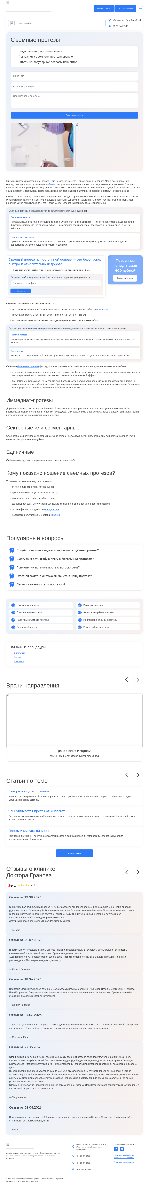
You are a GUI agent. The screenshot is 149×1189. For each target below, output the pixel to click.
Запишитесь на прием (125, 278)
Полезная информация (124, 1162)
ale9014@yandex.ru (83, 1169)
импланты (102, 309)
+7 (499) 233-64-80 (83, 1156)
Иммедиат (19, 661)
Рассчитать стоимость (74, 115)
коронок (55, 515)
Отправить (21, 291)
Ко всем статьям (74, 853)
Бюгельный (19, 653)
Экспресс (18, 657)
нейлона (50, 184)
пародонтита (52, 509)
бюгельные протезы (28, 366)
